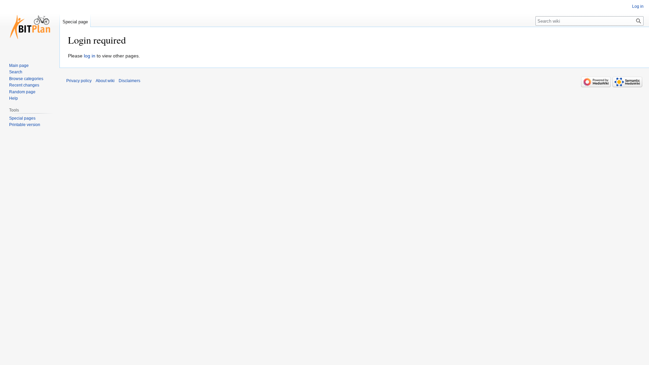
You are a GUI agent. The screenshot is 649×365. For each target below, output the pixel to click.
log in (89, 55)
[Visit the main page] (30, 27)
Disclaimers (129, 80)
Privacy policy (79, 80)
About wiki (105, 80)
